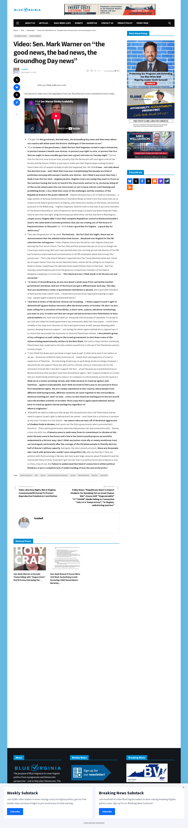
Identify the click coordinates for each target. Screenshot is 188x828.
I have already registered (94, 822)
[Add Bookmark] (16, 114)
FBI (36, 475)
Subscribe (15, 811)
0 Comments (109, 71)
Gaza (43, 475)
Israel (73, 475)
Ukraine (104, 475)
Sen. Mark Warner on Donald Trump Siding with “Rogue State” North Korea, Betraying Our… (29, 577)
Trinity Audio (51, 85)
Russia (94, 475)
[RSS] (130, 187)
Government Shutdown (57, 475)
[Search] (170, 23)
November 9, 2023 (28, 72)
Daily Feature (26, 475)
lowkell (24, 69)
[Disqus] (66, 628)
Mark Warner (35, 36)
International (21, 36)
